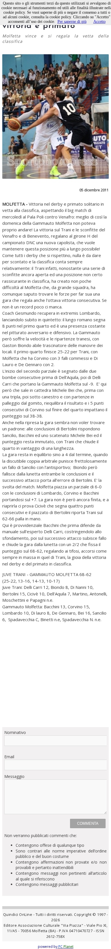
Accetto (99, 21)
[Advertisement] (55, 678)
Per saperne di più (72, 21)
